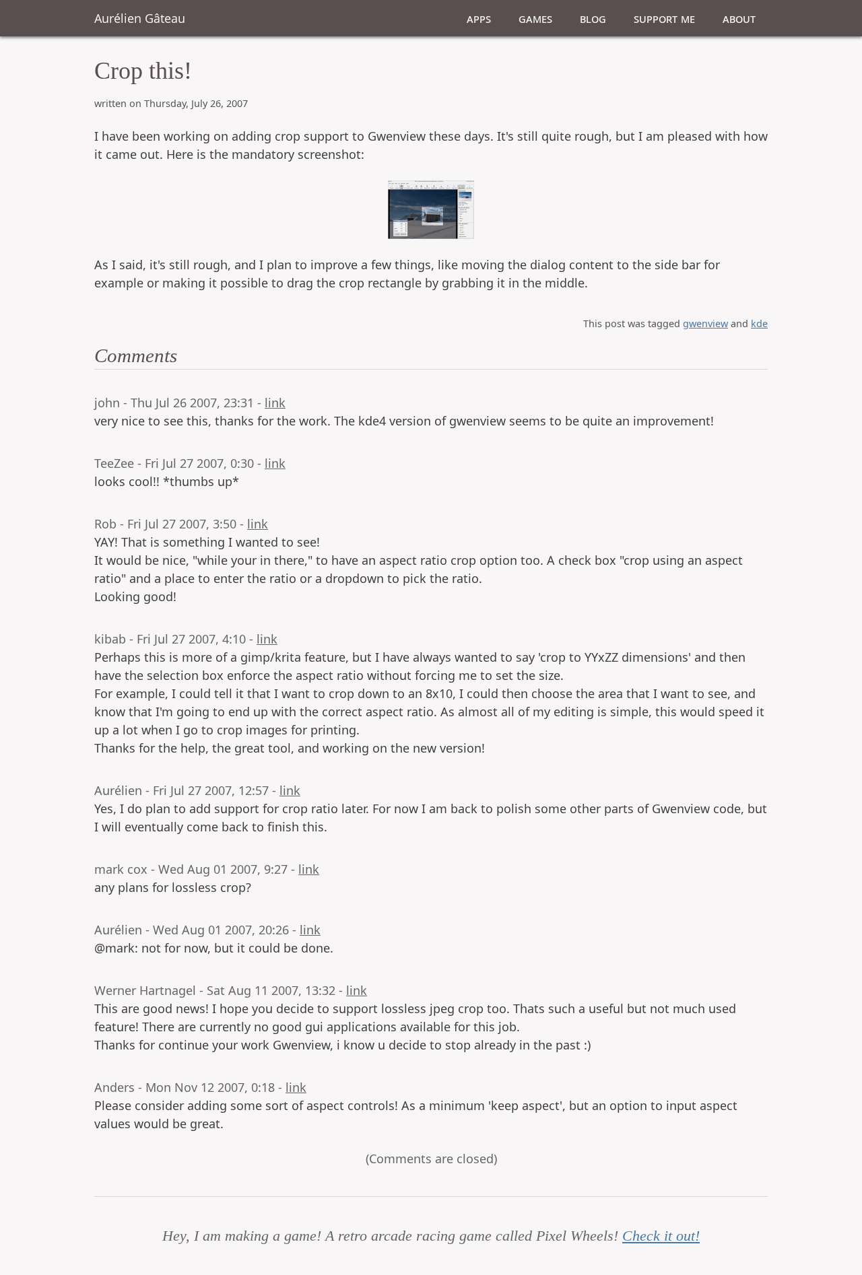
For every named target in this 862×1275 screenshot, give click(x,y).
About (739, 18)
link (275, 402)
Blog (593, 18)
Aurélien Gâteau (139, 18)
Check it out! (661, 1236)
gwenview (705, 323)
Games (535, 18)
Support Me (664, 18)
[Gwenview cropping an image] (431, 209)
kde (759, 323)
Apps (479, 18)
